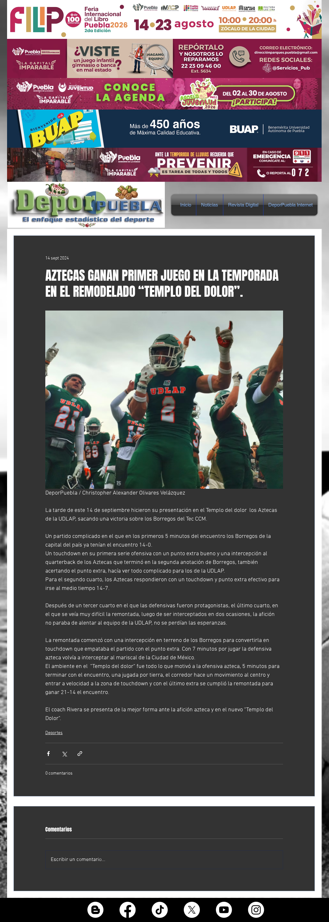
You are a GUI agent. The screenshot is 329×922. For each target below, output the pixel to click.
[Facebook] (128, 910)
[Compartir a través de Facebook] (48, 754)
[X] (192, 910)
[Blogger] (95, 910)
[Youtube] (224, 910)
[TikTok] (160, 910)
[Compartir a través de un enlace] (80, 754)
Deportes (54, 733)
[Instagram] (256, 910)
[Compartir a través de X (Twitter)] (64, 754)
